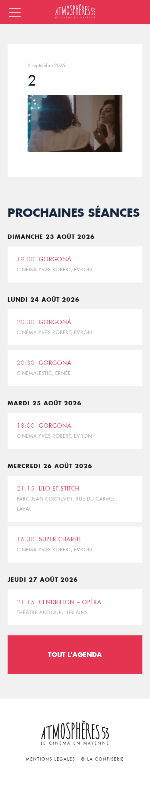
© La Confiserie (102, 759)
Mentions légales (50, 759)
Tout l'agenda (75, 654)
